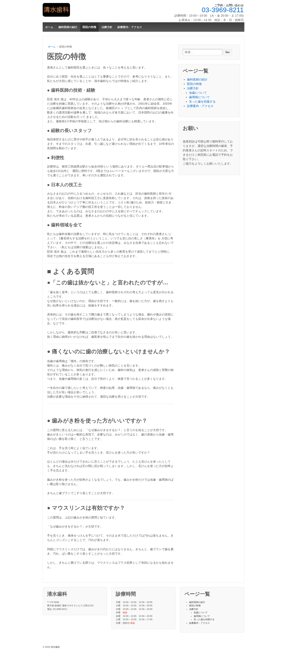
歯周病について (199, 97)
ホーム (49, 27)
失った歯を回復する (202, 101)
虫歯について (198, 92)
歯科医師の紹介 (68, 27)
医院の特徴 (89, 27)
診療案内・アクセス (129, 27)
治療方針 (106, 27)
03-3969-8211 (223, 10)
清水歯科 (55, 647)
